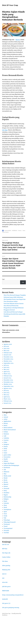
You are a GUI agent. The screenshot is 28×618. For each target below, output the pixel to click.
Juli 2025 (6, 365)
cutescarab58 (7, 230)
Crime (5, 442)
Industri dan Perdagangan (11, 465)
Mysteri (6, 484)
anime (5, 419)
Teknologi (7, 520)
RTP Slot (4, 548)
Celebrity (6, 438)
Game (5, 453)
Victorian (6, 530)
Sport (5, 511)
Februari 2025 (8, 376)
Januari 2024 (7, 403)
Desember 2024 (8, 380)
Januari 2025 (7, 378)
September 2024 (8, 386)
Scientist (6, 503)
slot (3, 578)
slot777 (4, 574)
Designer (6, 444)
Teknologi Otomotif (9, 522)
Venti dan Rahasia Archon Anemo (14, 303)
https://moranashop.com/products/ (13, 595)
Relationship (7, 497)
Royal (5, 501)
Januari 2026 (7, 355)
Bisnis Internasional (10, 429)
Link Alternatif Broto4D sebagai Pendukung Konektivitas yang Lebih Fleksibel (14, 314)
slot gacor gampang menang (10, 607)
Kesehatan (7, 467)
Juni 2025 (6, 367)
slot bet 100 (5, 544)
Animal (6, 417)
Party (5, 490)
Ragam (6, 495)
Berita (19, 230)
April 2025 (7, 371)
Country (6, 440)
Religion (6, 499)
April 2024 (7, 397)
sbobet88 (5, 599)
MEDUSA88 (5, 590)
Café (5, 436)
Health (6, 459)
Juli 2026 (6, 346)
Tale (5, 518)
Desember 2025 (8, 357)
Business (6, 434)
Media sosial (7, 476)
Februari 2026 (8, 352)
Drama (6, 446)
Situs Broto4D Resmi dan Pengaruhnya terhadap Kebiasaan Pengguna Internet (14, 308)
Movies (6, 482)
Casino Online (6, 557)
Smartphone (7, 509)
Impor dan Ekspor (9, 463)
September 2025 (8, 363)
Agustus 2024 (8, 388)
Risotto (18, 39)
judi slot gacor (6, 586)
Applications (7, 421)
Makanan (6, 471)
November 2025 (8, 359)
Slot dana (5, 561)
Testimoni (7, 524)
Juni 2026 (6, 348)
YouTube (6, 532)
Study (5, 516)
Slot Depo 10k (6, 553)
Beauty (6, 423)
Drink (5, 448)
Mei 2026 (6, 350)
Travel (5, 526)
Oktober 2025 (8, 361)
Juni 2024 (6, 392)
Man (5, 474)
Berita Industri (8, 427)
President (6, 492)
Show (5, 507)
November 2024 (8, 382)
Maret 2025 (7, 373)
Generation (7, 457)
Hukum (6, 461)
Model (5, 478)
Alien (5, 415)
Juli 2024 (6, 390)
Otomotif (6, 488)
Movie (5, 480)
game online (7, 455)
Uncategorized (8, 528)
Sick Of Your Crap (10, 5)
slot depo (5, 130)
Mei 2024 (6, 394)
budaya (6, 432)
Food (5, 450)
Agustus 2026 (8, 344)
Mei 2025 (6, 369)
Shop (5, 505)
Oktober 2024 (8, 384)
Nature (6, 486)
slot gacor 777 (6, 603)
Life (5, 469)
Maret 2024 (7, 399)
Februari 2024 (8, 401)
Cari (3, 279)
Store (5, 513)
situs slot (5, 582)
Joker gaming (6, 565)
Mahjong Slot (6, 569)
